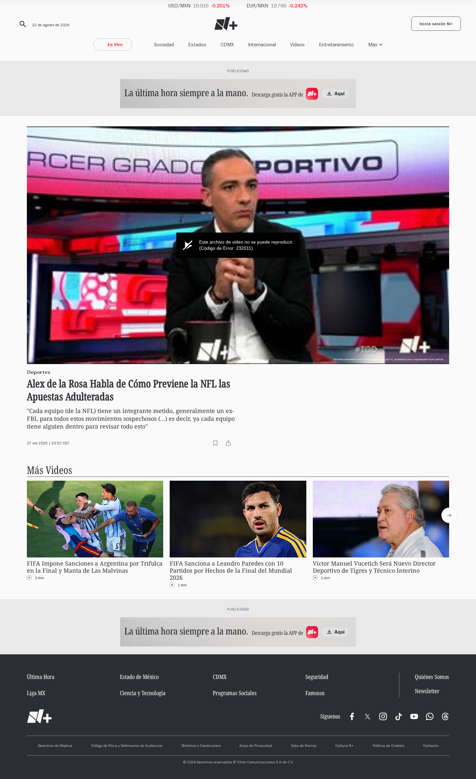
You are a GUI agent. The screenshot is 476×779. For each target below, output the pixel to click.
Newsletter (427, 691)
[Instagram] (383, 716)
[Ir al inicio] (39, 716)
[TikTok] (398, 716)
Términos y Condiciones (201, 746)
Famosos (315, 693)
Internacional (262, 44)
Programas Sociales (235, 693)
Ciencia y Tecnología (142, 693)
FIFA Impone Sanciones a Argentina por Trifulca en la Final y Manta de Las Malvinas (95, 567)
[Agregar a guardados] (215, 443)
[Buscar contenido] (21, 24)
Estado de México (139, 677)
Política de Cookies (388, 746)
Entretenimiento (336, 44)
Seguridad (316, 677)
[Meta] (352, 716)
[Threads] (445, 716)
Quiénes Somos (432, 677)
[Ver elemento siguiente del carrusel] (449, 515)
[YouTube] (414, 716)
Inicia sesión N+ (436, 24)
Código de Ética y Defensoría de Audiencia (126, 746)
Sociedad (164, 44)
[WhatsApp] (430, 716)
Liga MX (36, 693)
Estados (197, 44)
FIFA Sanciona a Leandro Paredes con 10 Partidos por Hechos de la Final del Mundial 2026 (231, 570)
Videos (297, 44)
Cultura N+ (344, 746)
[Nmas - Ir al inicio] (225, 24)
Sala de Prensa (303, 746)
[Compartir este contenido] (228, 443)
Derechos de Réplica (55, 746)
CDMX (227, 44)
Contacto (430, 746)
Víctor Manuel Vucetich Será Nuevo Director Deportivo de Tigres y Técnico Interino (374, 567)
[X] (367, 716)
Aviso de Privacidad (255, 746)
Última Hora (40, 677)
